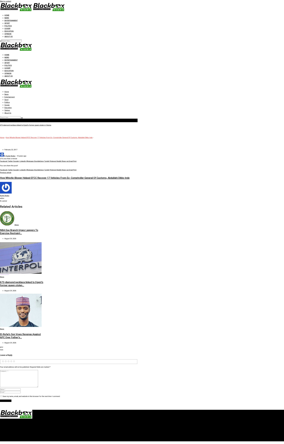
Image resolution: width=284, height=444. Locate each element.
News (6, 18)
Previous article (5, 173)
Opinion (7, 34)
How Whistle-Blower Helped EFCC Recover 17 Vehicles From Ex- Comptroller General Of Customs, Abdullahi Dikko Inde (49, 138)
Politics (8, 26)
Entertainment (11, 21)
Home (6, 15)
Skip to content (5, 1)
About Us (8, 37)
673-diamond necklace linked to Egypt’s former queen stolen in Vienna (25, 125)
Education (9, 31)
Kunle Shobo (4, 196)
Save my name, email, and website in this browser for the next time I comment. (31, 396)
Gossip (7, 29)
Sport (7, 23)
